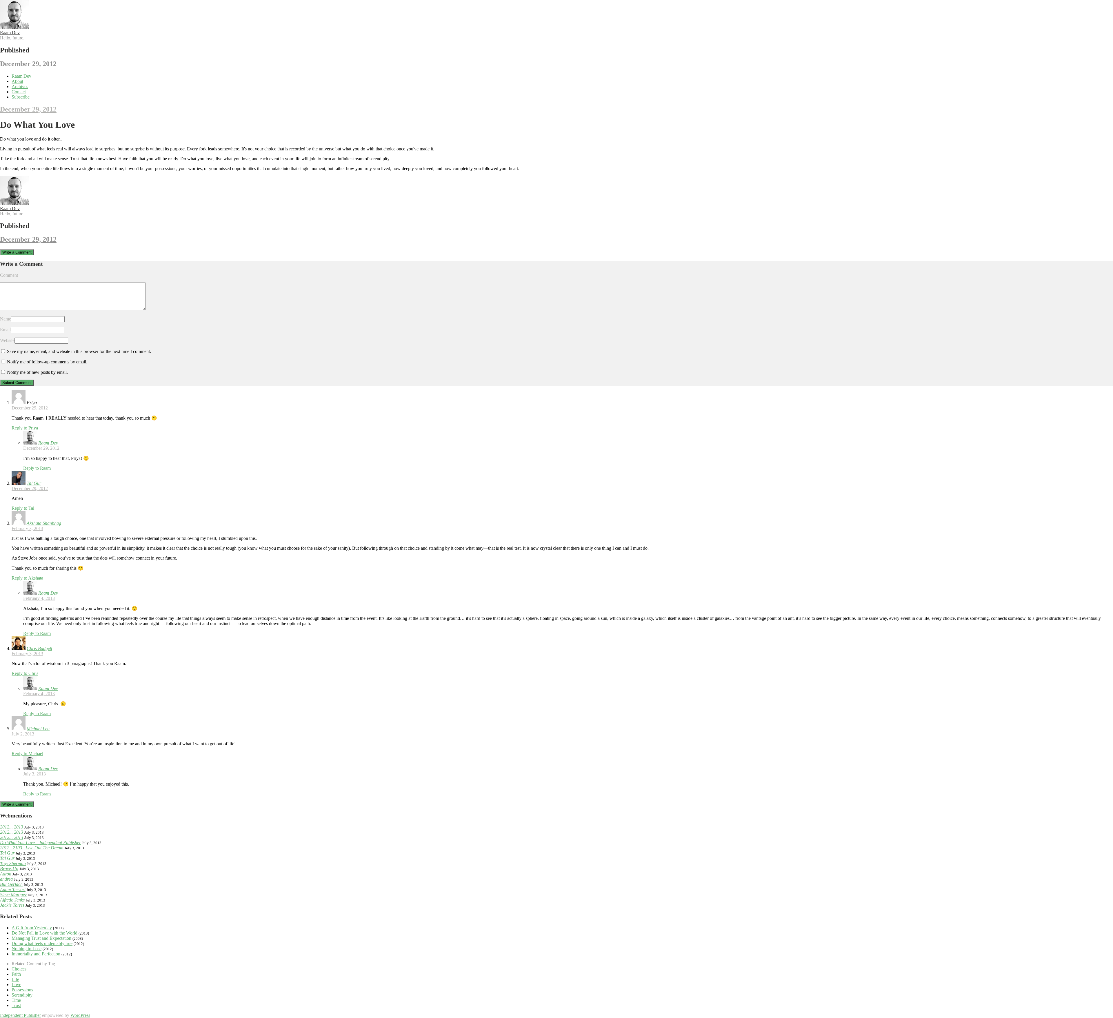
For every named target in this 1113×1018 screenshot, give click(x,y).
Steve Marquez (13, 894)
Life (15, 979)
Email (5, 329)
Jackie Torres (12, 905)
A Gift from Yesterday (32, 927)
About (17, 81)
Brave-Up (9, 868)
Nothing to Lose (26, 948)
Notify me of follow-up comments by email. (47, 361)
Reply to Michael (27, 753)
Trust (16, 1005)
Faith (16, 974)
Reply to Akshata (27, 578)
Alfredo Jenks (12, 899)
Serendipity (22, 994)
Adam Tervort (13, 889)
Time (16, 1000)
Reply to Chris (25, 673)
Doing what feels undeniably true (42, 943)
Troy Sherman (13, 863)
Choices (19, 968)
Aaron (5, 873)
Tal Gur (34, 483)
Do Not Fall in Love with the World (44, 932)
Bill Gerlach (11, 884)
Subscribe (21, 96)
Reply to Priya (25, 427)
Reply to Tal (23, 508)
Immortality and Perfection (36, 953)
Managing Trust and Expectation (41, 938)
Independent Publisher (20, 1015)
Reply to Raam (37, 468)
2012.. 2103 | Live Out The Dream (31, 847)
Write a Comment (17, 252)
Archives (20, 86)
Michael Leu (38, 728)
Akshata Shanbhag (44, 523)
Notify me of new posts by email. (37, 372)
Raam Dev (10, 32)
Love (16, 984)
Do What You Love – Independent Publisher (40, 842)
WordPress (80, 1015)
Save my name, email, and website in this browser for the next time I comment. (79, 351)
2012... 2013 (11, 826)
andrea (6, 879)
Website (7, 340)
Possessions (22, 989)
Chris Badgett (39, 648)
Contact (19, 91)
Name (5, 318)
